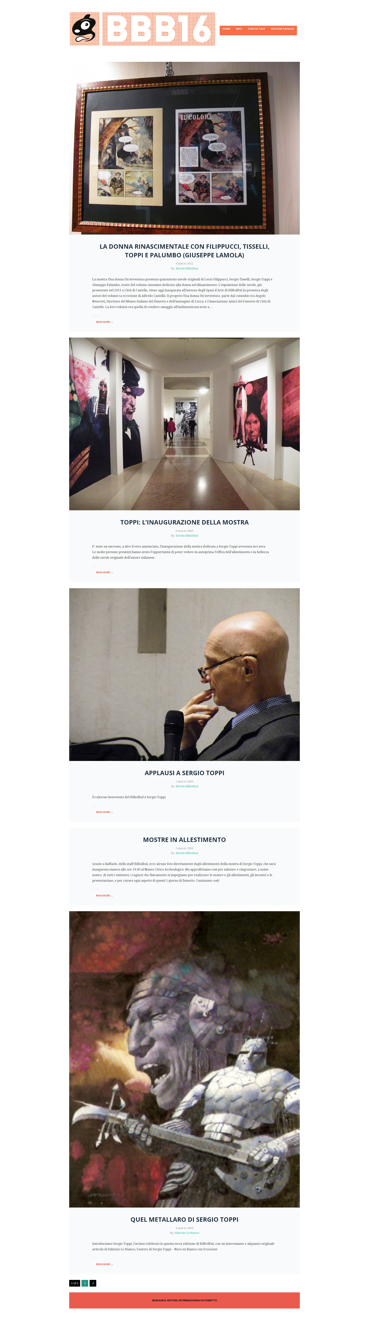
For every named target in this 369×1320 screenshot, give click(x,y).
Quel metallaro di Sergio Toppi (184, 1219)
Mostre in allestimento (184, 839)
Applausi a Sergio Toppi (184, 773)
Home (226, 29)
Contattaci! (256, 29)
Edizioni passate (282, 29)
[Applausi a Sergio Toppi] (184, 674)
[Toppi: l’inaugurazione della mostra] (184, 424)
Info (239, 29)
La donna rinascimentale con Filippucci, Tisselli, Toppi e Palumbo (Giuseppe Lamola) (185, 250)
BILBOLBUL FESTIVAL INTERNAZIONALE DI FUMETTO (184, 1300)
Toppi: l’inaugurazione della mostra (184, 522)
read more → (104, 322)
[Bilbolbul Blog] (184, 29)
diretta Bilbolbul (187, 268)
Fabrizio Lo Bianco (187, 1232)
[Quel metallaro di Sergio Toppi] (184, 1059)
